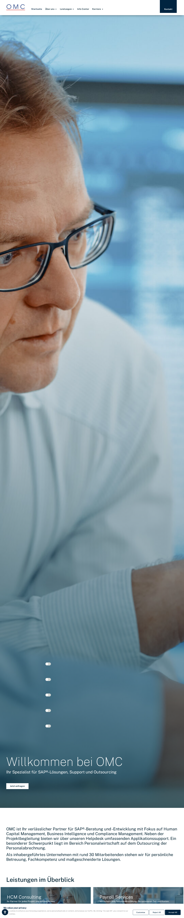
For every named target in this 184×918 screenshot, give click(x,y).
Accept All (172, 912)
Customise (140, 912)
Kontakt (168, 9)
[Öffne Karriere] (102, 9)
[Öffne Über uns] (56, 9)
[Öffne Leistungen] (73, 9)
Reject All (157, 912)
